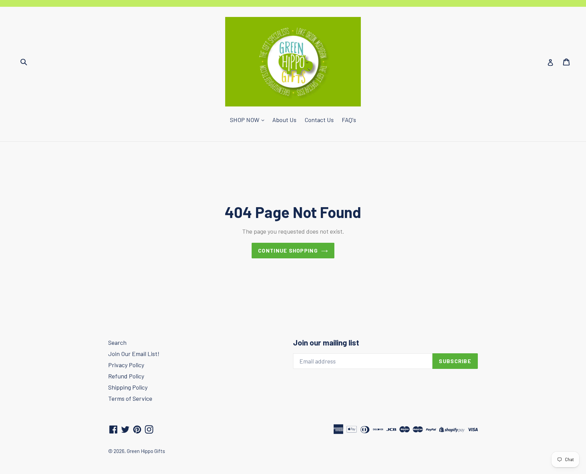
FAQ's (349, 119)
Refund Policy (126, 376)
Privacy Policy (126, 365)
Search (117, 342)
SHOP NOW (245, 119)
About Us (284, 119)
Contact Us (319, 119)
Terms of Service (130, 398)
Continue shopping (288, 250)
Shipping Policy (128, 387)
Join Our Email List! (133, 353)
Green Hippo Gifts (146, 451)
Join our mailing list (326, 342)
